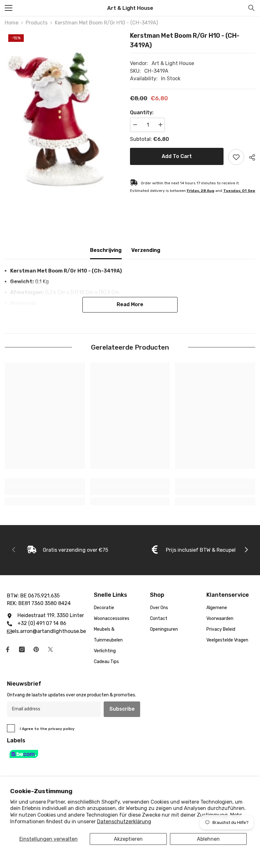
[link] (45, 490)
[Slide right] (246, 550)
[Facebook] (7, 649)
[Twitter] (50, 649)
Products (37, 23)
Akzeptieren (128, 839)
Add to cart (177, 156)
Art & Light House (173, 63)
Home (11, 23)
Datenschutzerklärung (124, 822)
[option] (62, 116)
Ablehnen (208, 839)
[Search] (251, 8)
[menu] (8, 8)
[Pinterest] (36, 649)
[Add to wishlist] (236, 157)
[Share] (249, 157)
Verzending (145, 250)
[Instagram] (22, 649)
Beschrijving (106, 250)
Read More (130, 304)
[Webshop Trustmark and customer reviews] (130, 754)
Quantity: (141, 112)
